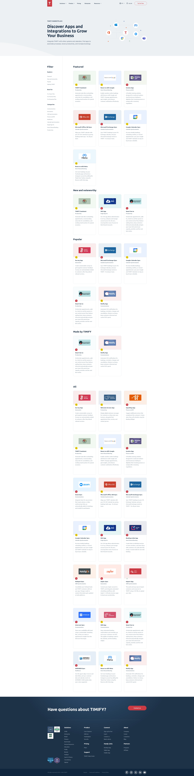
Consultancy (67, 759)
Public (66, 749)
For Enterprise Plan (51, 99)
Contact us (137, 708)
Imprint (85, 772)
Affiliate (126, 750)
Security (86, 739)
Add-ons (86, 734)
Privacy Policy (105, 772)
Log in (105, 734)
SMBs (65, 731)
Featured (49, 76)
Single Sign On (50, 124)
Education (67, 747)
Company (126, 731)
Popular (49, 81)
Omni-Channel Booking (52, 127)
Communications (51, 108)
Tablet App (107, 750)
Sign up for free (108, 731)
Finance (66, 739)
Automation (50, 111)
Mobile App (107, 752)
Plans (85, 747)
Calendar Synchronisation (53, 122)
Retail (65, 736)
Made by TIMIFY (51, 84)
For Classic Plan (51, 94)
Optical (66, 762)
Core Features (88, 731)
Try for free (141, 3)
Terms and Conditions (94, 772)
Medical (66, 754)
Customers (127, 736)
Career (125, 734)
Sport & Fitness (68, 757)
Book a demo (107, 739)
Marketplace (87, 736)
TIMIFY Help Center (89, 756)
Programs (126, 747)
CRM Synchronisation (52, 114)
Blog (125, 739)
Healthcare (50, 119)
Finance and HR (51, 116)
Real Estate (67, 741)
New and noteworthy (52, 79)
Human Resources (69, 744)
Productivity (50, 130)
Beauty (66, 752)
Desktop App (107, 747)
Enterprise (87, 3)
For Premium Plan (51, 96)
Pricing (79, 3)
